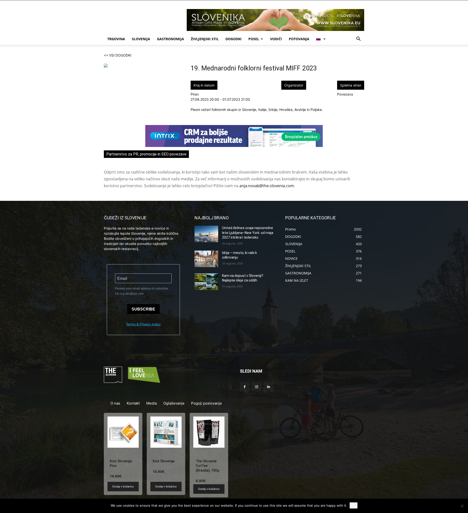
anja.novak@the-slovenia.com (266, 185)
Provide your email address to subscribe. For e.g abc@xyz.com (142, 291)
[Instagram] (256, 387)
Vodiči (276, 39)
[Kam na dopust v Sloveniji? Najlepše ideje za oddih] (206, 281)
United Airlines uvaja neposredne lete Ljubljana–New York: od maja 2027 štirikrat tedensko (247, 232)
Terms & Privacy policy (143, 324)
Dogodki (233, 39)
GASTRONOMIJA (170, 39)
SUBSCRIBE (143, 309)
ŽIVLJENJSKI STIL (205, 39)
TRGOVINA (116, 39)
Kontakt (133, 403)
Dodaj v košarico (123, 486)
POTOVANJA (299, 39)
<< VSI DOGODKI (117, 55)
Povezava (345, 94)
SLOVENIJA (141, 39)
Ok (353, 505)
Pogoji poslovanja (206, 403)
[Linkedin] (268, 387)
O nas (115, 403)
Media (151, 403)
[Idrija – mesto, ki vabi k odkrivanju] (206, 259)
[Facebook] (244, 387)
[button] (358, 39)
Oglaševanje (174, 403)
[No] (461, 505)
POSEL (253, 39)
